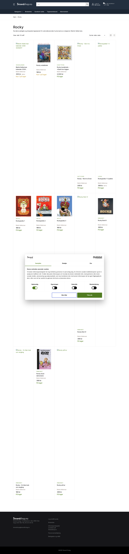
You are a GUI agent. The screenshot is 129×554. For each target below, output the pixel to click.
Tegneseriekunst (52, 11)
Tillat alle (89, 295)
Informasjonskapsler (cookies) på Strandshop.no (54, 527)
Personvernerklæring (54, 533)
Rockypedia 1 (20, 221)
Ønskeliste (28, 11)
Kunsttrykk (60, 65)
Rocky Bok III (102, 220)
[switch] (54, 287)
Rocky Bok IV (81, 332)
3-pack (100, 176)
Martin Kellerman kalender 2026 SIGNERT (21, 69)
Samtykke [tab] (38, 263)
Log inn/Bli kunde (53, 519)
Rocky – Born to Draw (84, 179)
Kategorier (18, 11)
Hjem (14, 17)
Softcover (80, 176)
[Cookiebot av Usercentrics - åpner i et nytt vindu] (94, 257)
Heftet (18, 218)
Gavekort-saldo (39, 11)
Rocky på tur (61, 485)
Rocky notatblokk (42, 65)
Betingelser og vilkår (54, 536)
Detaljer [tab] (64, 263)
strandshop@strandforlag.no (21, 527)
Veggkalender (20, 65)
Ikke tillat (64, 295)
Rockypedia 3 (61, 221)
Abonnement (64, 11)
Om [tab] (91, 263)
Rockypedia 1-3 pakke (105, 179)
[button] (14, 4)
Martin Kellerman (20, 71)
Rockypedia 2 (41, 221)
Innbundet (80, 329)
